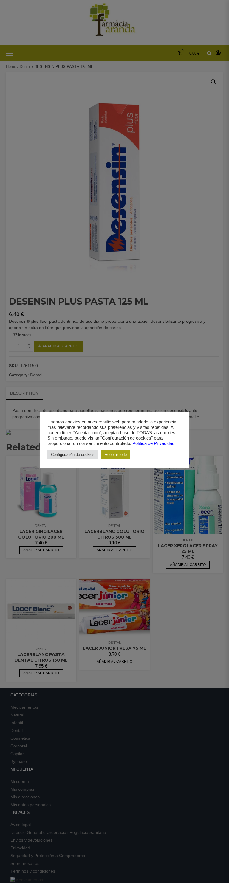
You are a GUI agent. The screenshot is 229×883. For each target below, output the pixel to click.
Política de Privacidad (153, 443)
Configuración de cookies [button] (73, 454)
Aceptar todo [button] (116, 454)
